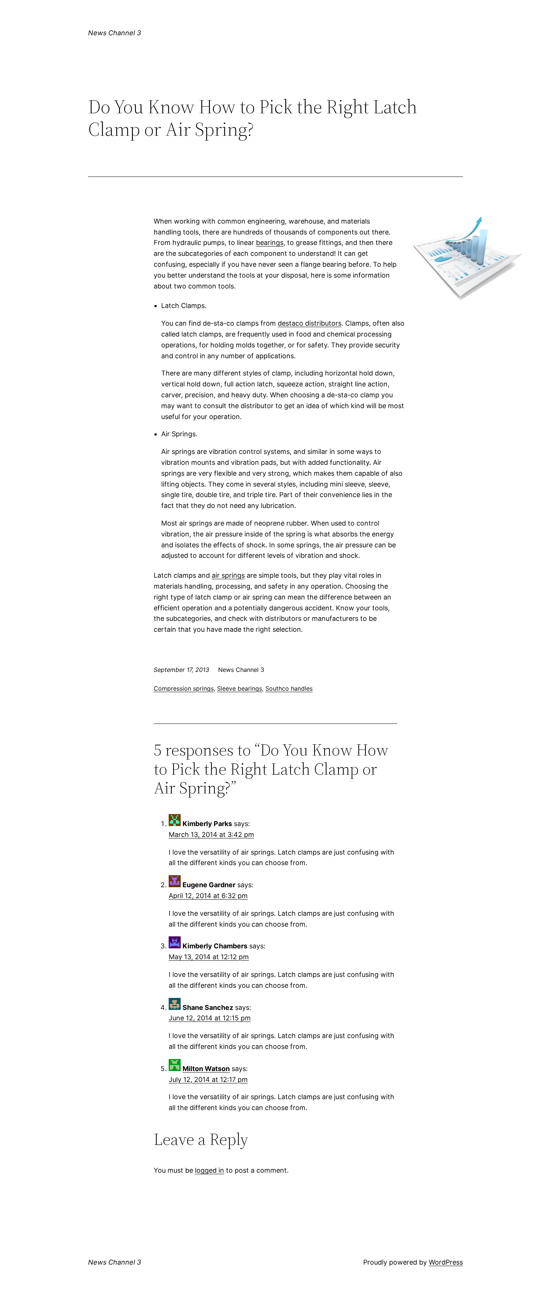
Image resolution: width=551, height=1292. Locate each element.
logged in (209, 1170)
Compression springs (184, 688)
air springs (228, 575)
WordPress (446, 1262)
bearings (269, 242)
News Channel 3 (114, 33)
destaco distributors (309, 323)
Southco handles (289, 688)
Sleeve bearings (239, 688)
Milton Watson (206, 1069)
